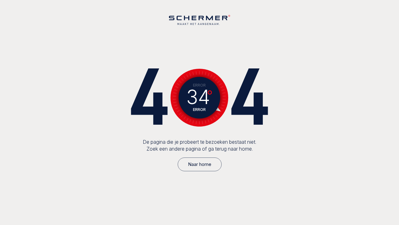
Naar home (199, 164)
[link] (200, 164)
